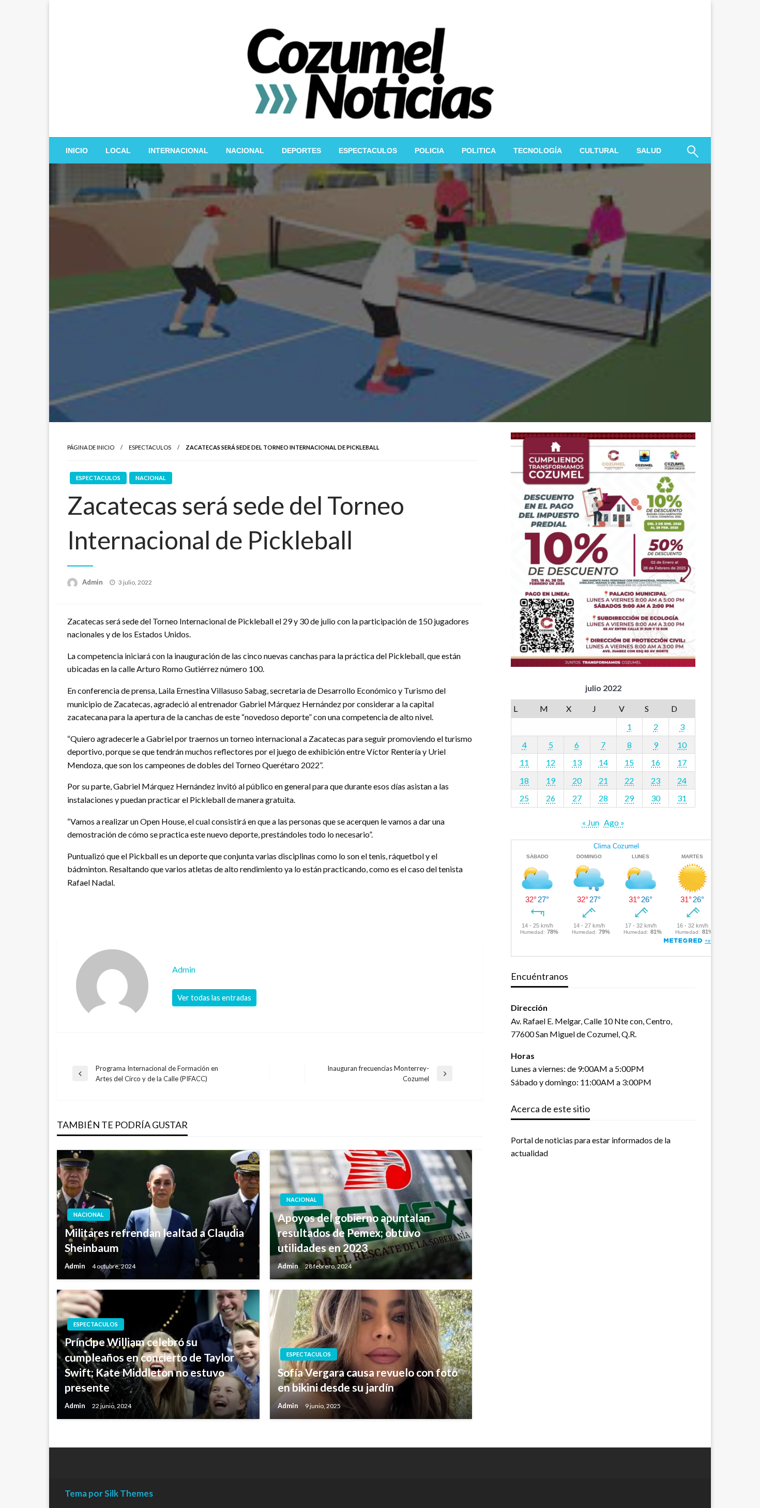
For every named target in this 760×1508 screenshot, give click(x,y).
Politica (479, 150)
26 (550, 798)
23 (655, 780)
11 (524, 762)
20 (577, 780)
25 (524, 798)
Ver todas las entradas (214, 997)
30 (655, 798)
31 (682, 798)
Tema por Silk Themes (109, 1493)
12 (550, 762)
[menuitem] (77, 150)
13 (577, 762)
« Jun (590, 822)
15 (629, 762)
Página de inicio (90, 447)
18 (524, 780)
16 (655, 762)
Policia (429, 150)
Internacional (178, 150)
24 (682, 780)
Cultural (599, 150)
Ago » (614, 822)
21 (603, 780)
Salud (648, 150)
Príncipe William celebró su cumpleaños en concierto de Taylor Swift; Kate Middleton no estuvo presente (149, 1364)
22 (629, 780)
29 (629, 798)
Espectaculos (368, 150)
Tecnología (537, 150)
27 (577, 798)
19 (550, 780)
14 (603, 762)
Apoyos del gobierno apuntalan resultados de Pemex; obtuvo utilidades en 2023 (354, 1233)
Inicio (77, 150)
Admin (93, 582)
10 (682, 745)
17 (682, 762)
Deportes (301, 150)
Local (118, 150)
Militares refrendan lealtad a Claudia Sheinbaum (154, 1240)
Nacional (245, 150)
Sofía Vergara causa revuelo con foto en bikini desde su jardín (368, 1380)
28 (603, 798)
